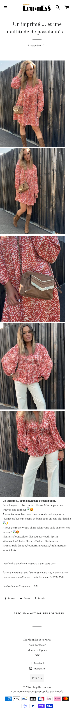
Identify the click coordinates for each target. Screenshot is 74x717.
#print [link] (54, 536)
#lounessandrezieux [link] (37, 545)
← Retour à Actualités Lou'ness (37, 613)
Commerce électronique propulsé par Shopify (37, 691)
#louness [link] (8, 536)
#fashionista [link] (51, 541)
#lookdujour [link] (35, 536)
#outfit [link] (46, 536)
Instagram (39, 668)
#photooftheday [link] (25, 541)
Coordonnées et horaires (37, 639)
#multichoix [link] (9, 550)
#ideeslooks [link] (9, 541)
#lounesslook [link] (20, 536)
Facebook (39, 663)
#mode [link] (22, 545)
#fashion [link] (39, 541)
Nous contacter (37, 644)
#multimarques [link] (57, 545)
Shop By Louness (41, 687)
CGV (37, 655)
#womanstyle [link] (10, 545)
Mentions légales (37, 650)
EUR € (35, 678)
